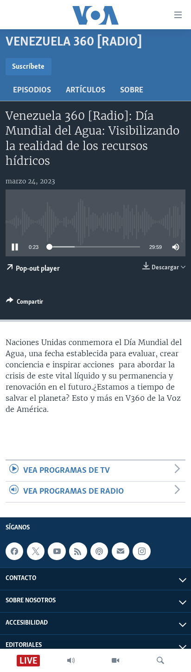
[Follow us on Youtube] (56, 551)
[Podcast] (99, 551)
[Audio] (71, 660)
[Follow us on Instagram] (141, 551)
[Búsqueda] (160, 660)
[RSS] (78, 551)
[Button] (24, 303)
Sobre (131, 90)
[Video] (115, 660)
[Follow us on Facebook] (14, 551)
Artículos (85, 90)
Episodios (32, 90)
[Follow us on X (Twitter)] (36, 551)
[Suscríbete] (120, 551)
